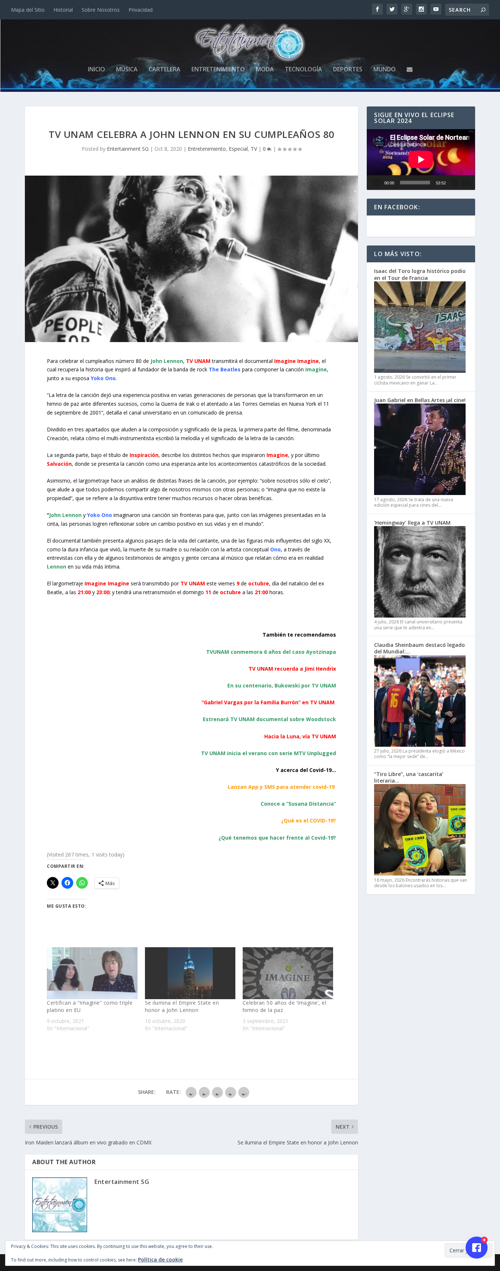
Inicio (96, 69)
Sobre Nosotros (101, 9)
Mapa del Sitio (28, 9)
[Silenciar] (454, 182)
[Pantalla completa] (466, 182)
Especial (238, 148)
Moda (265, 69)
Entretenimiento (218, 69)
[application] (421, 159)
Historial (63, 9)
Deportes (347, 69)
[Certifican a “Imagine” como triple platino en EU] (92, 973)
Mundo (384, 69)
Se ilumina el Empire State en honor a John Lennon (182, 1006)
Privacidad (140, 9)
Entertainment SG (128, 148)
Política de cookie (160, 1259)
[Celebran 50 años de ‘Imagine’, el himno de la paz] (288, 973)
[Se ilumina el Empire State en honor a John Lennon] (190, 973)
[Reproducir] (377, 182)
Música (127, 69)
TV (254, 148)
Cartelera (164, 69)
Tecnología (303, 69)
